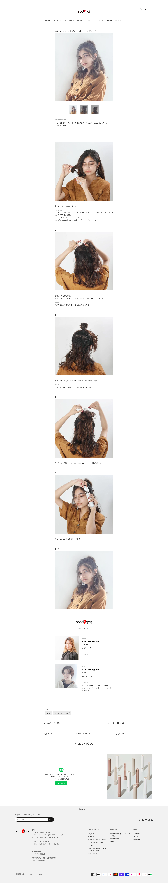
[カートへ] (150, 9)
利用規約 (91, 845)
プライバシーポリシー (95, 842)
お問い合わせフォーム (118, 838)
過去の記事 (48, 734)
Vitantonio (136, 833)
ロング (68, 713)
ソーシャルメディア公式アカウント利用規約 (98, 849)
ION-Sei (135, 836)
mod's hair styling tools (34, 874)
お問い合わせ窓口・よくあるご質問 (120, 834)
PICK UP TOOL (84, 743)
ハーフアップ (58, 713)
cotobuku (136, 839)
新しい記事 (120, 734)
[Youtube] (146, 820)
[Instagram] (149, 820)
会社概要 (91, 836)
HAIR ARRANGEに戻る (84, 734)
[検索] (141, 9)
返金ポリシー (92, 853)
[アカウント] (146, 9)
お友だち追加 (61, 783)
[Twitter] (140, 820)
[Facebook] (143, 820)
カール (49, 713)
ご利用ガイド (92, 833)
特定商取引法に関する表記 (97, 839)
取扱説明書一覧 (115, 841)
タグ (46, 709)
